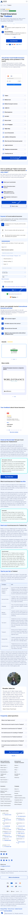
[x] (9, 860)
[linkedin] (12, 860)
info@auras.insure (5, 866)
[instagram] (4, 860)
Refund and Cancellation (6, 910)
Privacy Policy (4, 908)
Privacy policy (17, 286)
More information (5, 279)
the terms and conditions (11, 286)
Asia (5, 5)
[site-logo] (4, 1)
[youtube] (6, 860)
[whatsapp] (4, 854)
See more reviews (14, 432)
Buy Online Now (14, 40)
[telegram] (1, 854)
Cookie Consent (18, 908)
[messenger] (6, 854)
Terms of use (11, 908)
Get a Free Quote (14, 158)
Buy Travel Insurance (14, 752)
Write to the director (14, 877)
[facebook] (1, 860)
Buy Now (14, 202)
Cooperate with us (19, 800)
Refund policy (23, 286)
